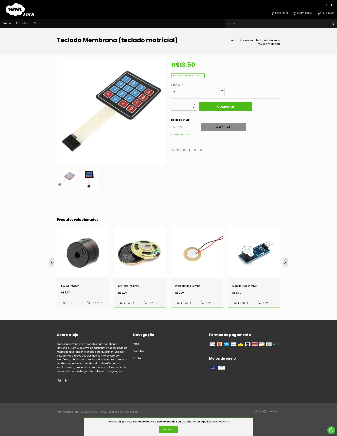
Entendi (168, 429)
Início (7, 23)
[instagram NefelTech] (326, 5)
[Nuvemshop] (266, 412)
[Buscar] (332, 23)
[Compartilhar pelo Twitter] (195, 150)
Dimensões (177, 85)
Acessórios (246, 40)
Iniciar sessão (304, 13)
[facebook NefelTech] (331, 5)
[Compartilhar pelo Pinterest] (201, 150)
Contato (39, 23)
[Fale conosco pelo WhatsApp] (331, 430)
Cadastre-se (281, 13)
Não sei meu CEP (180, 134)
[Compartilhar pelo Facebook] (189, 150)
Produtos (22, 23)
